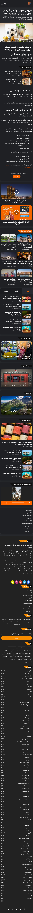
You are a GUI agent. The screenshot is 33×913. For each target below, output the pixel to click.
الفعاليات (28, 510)
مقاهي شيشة (26, 814)
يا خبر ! (29, 898)
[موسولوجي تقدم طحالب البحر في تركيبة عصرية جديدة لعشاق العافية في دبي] (26, 299)
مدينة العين (26, 673)
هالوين (27, 733)
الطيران (27, 830)
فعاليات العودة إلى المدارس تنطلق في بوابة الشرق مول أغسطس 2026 (25, 245)
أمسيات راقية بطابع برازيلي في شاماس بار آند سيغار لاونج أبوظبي (24, 263)
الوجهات (29, 518)
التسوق (27, 835)
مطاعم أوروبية (25, 778)
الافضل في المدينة (26, 520)
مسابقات (27, 681)
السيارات (27, 827)
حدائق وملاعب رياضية (24, 838)
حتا (30, 861)
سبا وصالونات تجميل (24, 840)
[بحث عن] (5, 4)
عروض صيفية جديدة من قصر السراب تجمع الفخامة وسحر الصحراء (25, 280)
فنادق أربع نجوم (25, 739)
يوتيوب (27, 684)
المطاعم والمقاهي (26, 515)
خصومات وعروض (26, 864)
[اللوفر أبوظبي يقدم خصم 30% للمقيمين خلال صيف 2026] (8, 273)
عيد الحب (27, 715)
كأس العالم (26, 723)
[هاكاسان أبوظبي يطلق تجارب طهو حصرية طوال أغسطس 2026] (27, 73)
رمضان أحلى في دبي (25, 874)
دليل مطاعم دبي (18, 656)
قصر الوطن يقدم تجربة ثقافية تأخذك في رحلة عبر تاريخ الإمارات (8, 263)
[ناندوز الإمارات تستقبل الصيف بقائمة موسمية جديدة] (26, 329)
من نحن (27, 526)
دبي (3, 653)
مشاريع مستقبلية (26, 523)
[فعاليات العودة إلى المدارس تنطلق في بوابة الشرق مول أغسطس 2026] (24, 238)
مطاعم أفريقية (25, 773)
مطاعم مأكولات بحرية (24, 799)
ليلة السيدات (26, 770)
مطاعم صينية (26, 793)
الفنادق (29, 513)
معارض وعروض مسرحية (23, 725)
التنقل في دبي (25, 822)
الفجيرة (29, 691)
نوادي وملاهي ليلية (24, 817)
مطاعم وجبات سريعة (24, 806)
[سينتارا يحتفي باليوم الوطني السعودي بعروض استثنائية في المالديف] (26, 307)
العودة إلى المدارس (24, 702)
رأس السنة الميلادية (24, 705)
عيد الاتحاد (27, 710)
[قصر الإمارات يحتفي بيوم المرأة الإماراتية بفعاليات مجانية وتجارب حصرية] (27, 81)
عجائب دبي (28, 885)
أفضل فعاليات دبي (27, 650)
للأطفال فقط (26, 846)
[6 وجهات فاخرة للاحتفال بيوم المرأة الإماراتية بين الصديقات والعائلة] (26, 322)
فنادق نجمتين (26, 752)
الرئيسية (29, 686)
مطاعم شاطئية (25, 788)
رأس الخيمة (28, 872)
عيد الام (27, 712)
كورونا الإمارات (27, 890)
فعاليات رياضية (25, 720)
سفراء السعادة (27, 877)
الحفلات (27, 699)
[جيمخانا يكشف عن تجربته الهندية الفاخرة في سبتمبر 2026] (26, 314)
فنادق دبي (20, 659)
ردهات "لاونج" (26, 765)
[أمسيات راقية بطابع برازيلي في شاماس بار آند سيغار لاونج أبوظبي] (24, 256)
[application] (16, 496)
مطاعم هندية (26, 804)
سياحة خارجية (27, 880)
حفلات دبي (9, 653)
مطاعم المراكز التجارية (23, 783)
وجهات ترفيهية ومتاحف (23, 854)
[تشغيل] (29, 503)
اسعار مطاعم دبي (27, 653)
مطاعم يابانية (26, 809)
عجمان (29, 887)
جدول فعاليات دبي (17, 653)
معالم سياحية (26, 851)
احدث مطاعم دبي (17, 650)
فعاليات (11, 656)
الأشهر (16, 291)
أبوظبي (29, 647)
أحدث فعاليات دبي (12, 647)
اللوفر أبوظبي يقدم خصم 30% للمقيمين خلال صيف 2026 (9, 280)
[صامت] (6, 503)
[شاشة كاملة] (3, 503)
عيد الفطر (27, 718)
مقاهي (27, 812)
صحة (28, 901)
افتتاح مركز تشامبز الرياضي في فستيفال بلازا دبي (17, 385)
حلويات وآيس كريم (24, 762)
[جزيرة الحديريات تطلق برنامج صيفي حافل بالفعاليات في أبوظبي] (8, 238)
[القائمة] (2, 4)
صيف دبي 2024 (27, 882)
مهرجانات (27, 731)
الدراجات (27, 825)
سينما (28, 843)
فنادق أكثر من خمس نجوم (22, 741)
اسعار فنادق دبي (7, 650)
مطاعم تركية (26, 786)
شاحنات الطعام (25, 767)
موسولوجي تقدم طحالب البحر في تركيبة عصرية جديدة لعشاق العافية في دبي (11, 298)
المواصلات (28, 819)
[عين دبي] (29, 3)
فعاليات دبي (4, 656)
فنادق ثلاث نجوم (25, 744)
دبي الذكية (28, 869)
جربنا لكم (28, 859)
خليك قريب (25, 528)
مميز (29, 893)
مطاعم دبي (12, 659)
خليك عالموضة (27, 867)
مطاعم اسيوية (25, 780)
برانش (27, 759)
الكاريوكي (27, 757)
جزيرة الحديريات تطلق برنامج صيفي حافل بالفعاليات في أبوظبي (8, 245)
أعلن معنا (27, 531)
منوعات (29, 895)
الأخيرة (27, 291)
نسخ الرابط (16, 176)
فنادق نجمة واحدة (25, 749)
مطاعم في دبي (27, 662)
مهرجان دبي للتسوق (24, 728)
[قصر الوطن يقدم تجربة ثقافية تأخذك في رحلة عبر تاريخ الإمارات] (8, 256)
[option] (16, 350)
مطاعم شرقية (25, 791)
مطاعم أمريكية (25, 775)
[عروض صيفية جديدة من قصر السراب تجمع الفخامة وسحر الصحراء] (24, 273)
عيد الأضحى (26, 707)
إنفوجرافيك (28, 676)
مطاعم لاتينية (26, 796)
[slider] (18, 502)
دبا (28, 694)
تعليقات (6, 291)
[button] (16, 496)
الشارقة (29, 689)
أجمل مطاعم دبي (21, 647)
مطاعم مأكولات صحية (24, 801)
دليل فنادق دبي (28, 656)
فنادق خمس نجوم (25, 746)
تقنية (29, 856)
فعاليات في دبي (27, 659)
